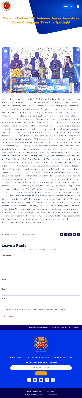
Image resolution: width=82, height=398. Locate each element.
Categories (35, 357)
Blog (27, 357)
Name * (4, 279)
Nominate (68, 7)
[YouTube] (41, 380)
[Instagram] (47, 380)
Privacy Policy (50, 391)
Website (5, 299)
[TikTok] (53, 380)
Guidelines (56, 357)
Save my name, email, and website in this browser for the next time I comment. (35, 309)
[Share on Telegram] (70, 234)
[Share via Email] (78, 234)
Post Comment (10, 317)
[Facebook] (29, 380)
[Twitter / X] (35, 380)
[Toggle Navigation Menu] (78, 6)
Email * (4, 289)
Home (12, 357)
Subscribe (41, 373)
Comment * (6, 256)
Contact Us (67, 357)
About (20, 357)
